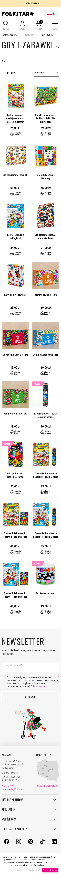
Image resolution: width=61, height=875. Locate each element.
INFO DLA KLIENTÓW (12, 799)
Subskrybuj (30, 697)
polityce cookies (42, 862)
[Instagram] (18, 843)
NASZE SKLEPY (44, 755)
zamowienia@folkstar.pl (13, 789)
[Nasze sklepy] (48, 780)
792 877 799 (7, 786)
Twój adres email (12, 665)
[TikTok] (42, 843)
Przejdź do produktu (15, 110)
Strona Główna (10, 35)
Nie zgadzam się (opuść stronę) (27, 870)
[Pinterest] (30, 843)
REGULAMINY (8, 809)
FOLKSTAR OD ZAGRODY (14, 829)
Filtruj (13, 73)
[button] (6, 25)
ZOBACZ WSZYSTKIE (46, 786)
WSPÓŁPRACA (9, 819)
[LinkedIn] (54, 843)
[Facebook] (6, 843)
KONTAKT (6, 755)
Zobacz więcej (37, 686)
